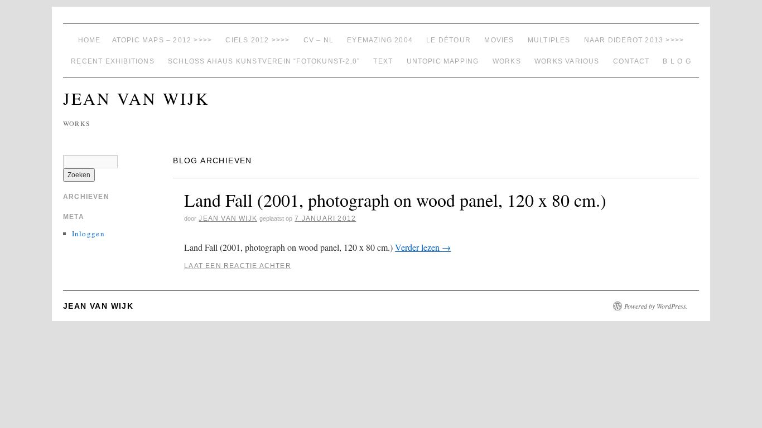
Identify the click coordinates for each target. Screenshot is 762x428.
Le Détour (448, 40)
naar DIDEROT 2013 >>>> (634, 40)
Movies (499, 40)
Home (89, 40)
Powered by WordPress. (656, 305)
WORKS (507, 61)
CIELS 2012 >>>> (257, 40)
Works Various (567, 61)
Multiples (549, 40)
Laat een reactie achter (237, 266)
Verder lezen (423, 247)
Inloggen (88, 233)
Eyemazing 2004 (380, 40)
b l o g (677, 61)
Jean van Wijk (136, 98)
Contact (631, 61)
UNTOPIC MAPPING (443, 61)
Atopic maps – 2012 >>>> (162, 40)
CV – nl (318, 40)
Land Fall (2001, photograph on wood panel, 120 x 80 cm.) (395, 200)
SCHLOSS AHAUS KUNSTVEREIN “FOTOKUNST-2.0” (264, 61)
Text (383, 61)
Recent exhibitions (113, 61)
